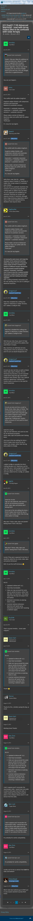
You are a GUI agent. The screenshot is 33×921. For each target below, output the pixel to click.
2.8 (22, 15)
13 (22, 902)
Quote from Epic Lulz (13, 858)
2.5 (13, 15)
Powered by (16, 918)
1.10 (22, 17)
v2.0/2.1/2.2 (4, 15)
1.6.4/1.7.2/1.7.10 (7, 17)
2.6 (16, 15)
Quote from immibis (13, 493)
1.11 (26, 17)
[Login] (26, 2)
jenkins (23, 13)
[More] (28, 50)
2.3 (10, 15)
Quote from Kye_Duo (13, 816)
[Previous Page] (7, 902)
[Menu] (30, 2)
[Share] (28, 37)
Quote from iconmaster (14, 55)
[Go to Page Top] (30, 918)
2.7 (19, 15)
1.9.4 (18, 17)
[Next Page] (25, 902)
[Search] (22, 2)
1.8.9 (14, 17)
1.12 (29, 17)
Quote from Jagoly (12, 543)
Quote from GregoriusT (14, 325)
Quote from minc (12, 144)
